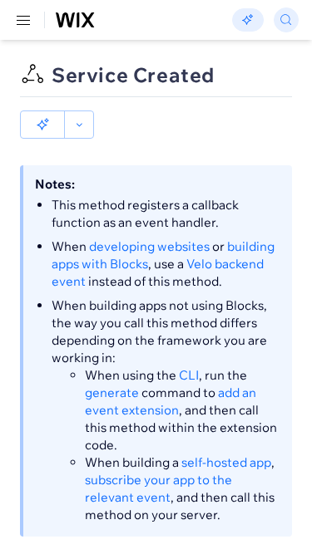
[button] (42, 124)
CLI (189, 375)
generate (112, 392)
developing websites (149, 246)
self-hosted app (226, 462)
